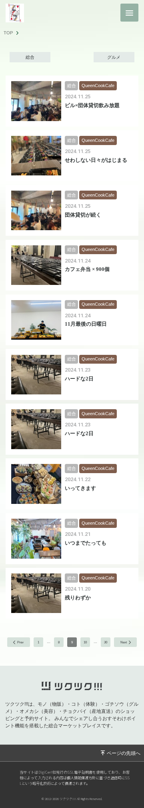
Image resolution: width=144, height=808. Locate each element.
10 (85, 642)
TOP (8, 33)
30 (105, 642)
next (123, 642)
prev (20, 642)
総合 (30, 57)
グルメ (113, 57)
